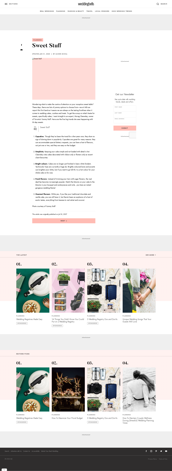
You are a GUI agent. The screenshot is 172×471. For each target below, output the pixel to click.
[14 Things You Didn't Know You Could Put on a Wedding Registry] (68, 291)
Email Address (119, 118)
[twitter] (161, 451)
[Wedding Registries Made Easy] (32, 291)
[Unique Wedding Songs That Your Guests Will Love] (139, 291)
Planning (60, 11)
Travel (89, 11)
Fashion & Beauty (76, 11)
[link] (86, 4)
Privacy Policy (152, 459)
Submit (125, 128)
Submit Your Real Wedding (49, 451)
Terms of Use (163, 459)
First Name (118, 107)
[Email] (21, 50)
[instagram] (151, 451)
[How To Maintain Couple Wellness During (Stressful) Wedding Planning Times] (139, 389)
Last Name (118, 113)
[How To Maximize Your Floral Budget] (68, 389)
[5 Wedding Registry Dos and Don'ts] (103, 291)
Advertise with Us (16, 451)
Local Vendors (102, 11)
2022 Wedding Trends (122, 11)
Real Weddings (47, 11)
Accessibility (36, 451)
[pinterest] (156, 451)
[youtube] (166, 451)
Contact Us (26, 451)
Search (7, 451)
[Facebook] (21, 45)
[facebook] (146, 451)
